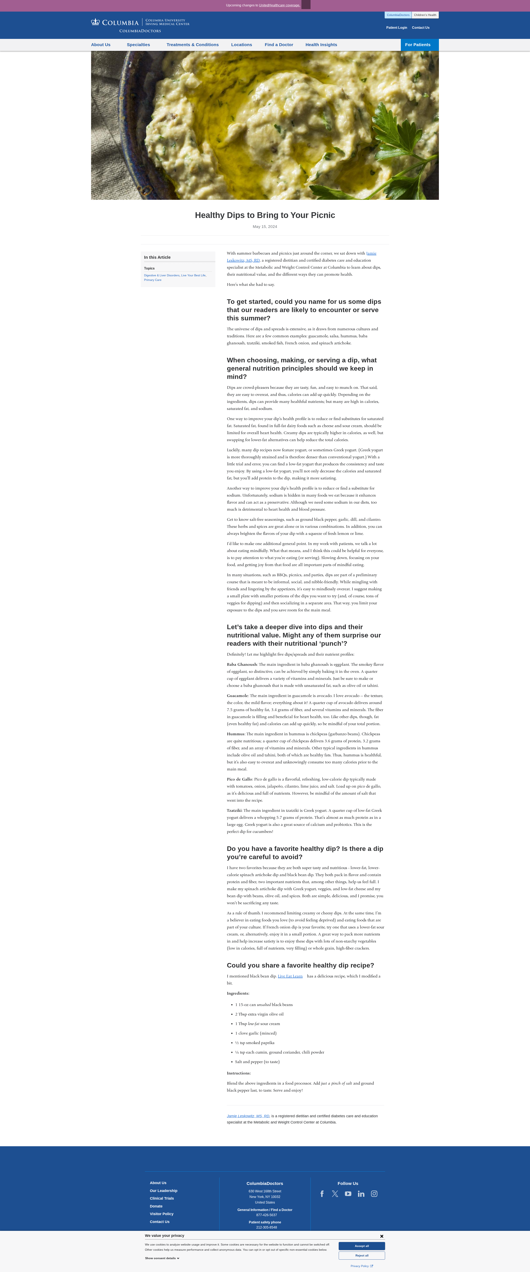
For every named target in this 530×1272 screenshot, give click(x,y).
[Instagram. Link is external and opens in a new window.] (374, 1194)
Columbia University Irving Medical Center (246, 1158)
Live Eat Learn (292, 976)
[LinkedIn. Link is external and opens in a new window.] (361, 1194)
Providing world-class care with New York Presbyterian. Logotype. (292, 1159)
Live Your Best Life (193, 275)
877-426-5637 (266, 1215)
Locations (241, 44)
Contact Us (421, 27)
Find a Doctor (279, 44)
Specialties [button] (138, 44)
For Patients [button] (418, 44)
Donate (156, 1206)
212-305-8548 (266, 1227)
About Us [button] (101, 44)
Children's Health (425, 15)
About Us (158, 1183)
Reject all (362, 1255)
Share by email (275, 240)
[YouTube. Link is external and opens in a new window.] (348, 1194)
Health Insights (321, 44)
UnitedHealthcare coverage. (279, 5)
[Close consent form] (381, 1236)
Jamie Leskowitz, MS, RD (248, 1116)
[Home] (140, 25)
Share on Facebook (255, 240)
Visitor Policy (161, 1214)
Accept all (362, 1246)
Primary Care (152, 279)
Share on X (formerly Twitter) (262, 240)
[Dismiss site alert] (306, 4)
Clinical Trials (162, 1198)
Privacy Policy (360, 1266)
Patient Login (396, 27)
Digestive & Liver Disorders (161, 275)
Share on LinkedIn (268, 240)
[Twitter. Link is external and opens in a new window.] (335, 1194)
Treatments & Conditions (193, 44)
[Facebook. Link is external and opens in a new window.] (322, 1194)
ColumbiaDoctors (398, 15)
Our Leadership (163, 1191)
